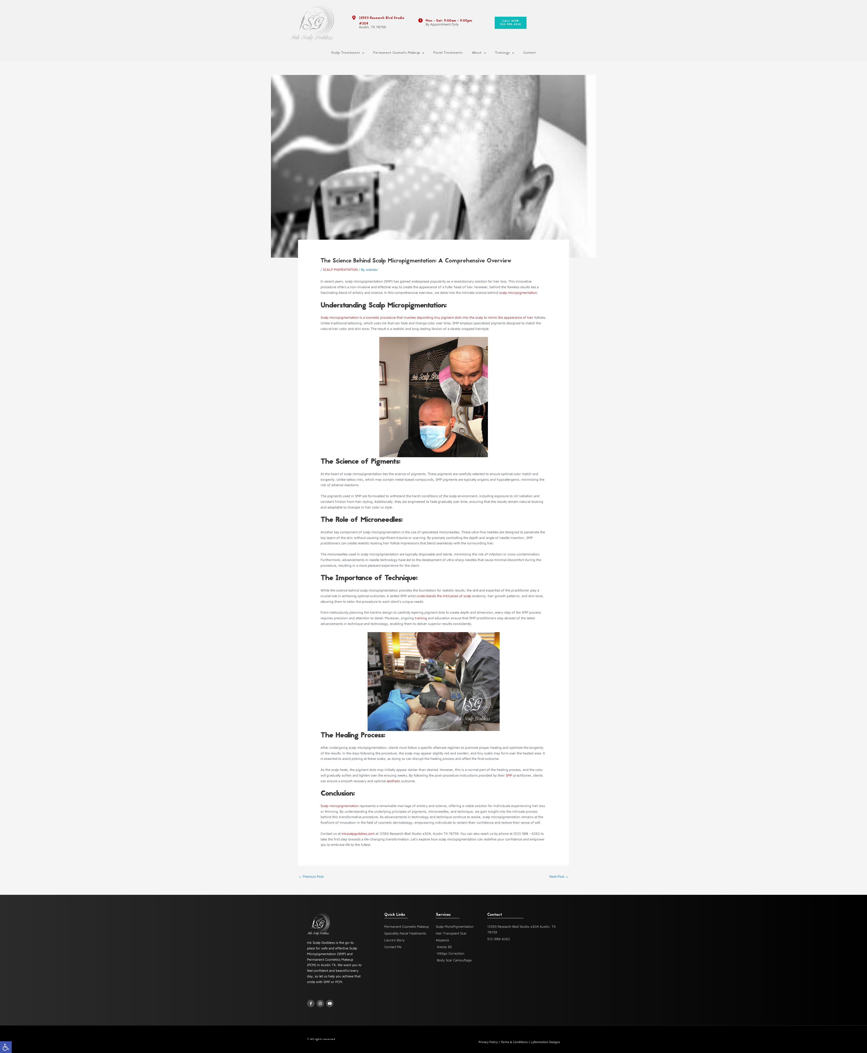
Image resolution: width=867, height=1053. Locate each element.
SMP (509, 775)
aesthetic (393, 781)
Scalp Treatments (345, 53)
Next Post (559, 876)
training (421, 618)
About (477, 53)
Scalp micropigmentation (340, 806)
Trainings (502, 53)
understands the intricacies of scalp (444, 596)
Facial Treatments (448, 53)
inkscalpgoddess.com (358, 833)
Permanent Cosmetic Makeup (396, 53)
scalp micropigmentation (518, 293)
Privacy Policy (488, 1042)
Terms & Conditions (514, 1042)
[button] (6, 1047)
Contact (529, 53)
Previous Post (311, 876)
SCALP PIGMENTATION (340, 269)
